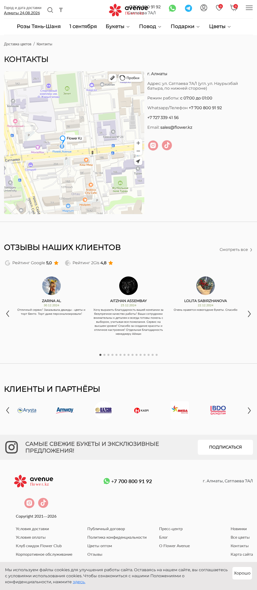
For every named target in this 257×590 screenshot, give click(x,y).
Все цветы (240, 537)
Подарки (183, 26)
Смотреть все (234, 249)
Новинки (239, 528)
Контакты (240, 545)
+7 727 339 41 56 (163, 117)
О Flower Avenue (174, 545)
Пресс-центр (171, 528)
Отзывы (94, 554)
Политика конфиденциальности (117, 537)
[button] (8, 314)
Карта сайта (242, 554)
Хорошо (242, 573)
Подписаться (225, 447)
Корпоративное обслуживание (44, 554)
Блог (163, 537)
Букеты (116, 26)
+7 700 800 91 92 (205, 107)
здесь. (79, 581)
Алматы (22, 12)
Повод (148, 26)
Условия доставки (32, 528)
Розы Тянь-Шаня (39, 26)
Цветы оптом (99, 545)
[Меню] (249, 8)
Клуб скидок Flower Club (39, 545)
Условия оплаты (31, 537)
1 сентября (83, 26)
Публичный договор (106, 528)
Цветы (218, 26)
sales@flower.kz (176, 127)
